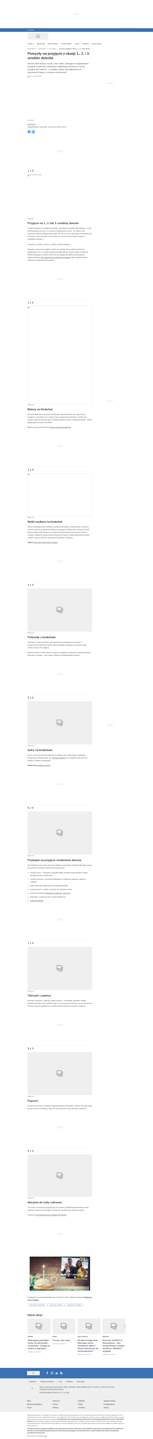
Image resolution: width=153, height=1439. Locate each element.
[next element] (124, 1342)
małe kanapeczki (36, 900)
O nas (60, 1382)
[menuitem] (30, 43)
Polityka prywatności (47, 1382)
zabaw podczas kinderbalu (60, 427)
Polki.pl (80, 1404)
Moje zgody (80, 1382)
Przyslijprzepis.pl (109, 1404)
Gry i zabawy (52, 48)
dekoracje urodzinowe (37, 1305)
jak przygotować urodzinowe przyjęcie (56, 257)
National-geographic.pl (34, 1404)
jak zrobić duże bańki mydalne (46, 542)
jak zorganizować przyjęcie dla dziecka (51, 1215)
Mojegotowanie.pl (109, 1401)
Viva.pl (29, 1408)
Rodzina (106, 1336)
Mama (55, 1336)
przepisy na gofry (43, 765)
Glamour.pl (56, 1401)
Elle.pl (29, 1401)
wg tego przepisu (58, 758)
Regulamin (32, 1382)
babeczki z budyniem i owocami (57, 893)
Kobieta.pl (81, 1401)
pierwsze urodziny (56, 1305)
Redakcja (69, 1382)
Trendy (30, 1336)
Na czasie (31, 30)
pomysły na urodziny (74, 1305)
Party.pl (55, 1404)
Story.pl (106, 1408)
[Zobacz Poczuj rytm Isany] (64, 1326)
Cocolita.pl (81, 1408)
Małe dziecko (42, 48)
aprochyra (32, 124)
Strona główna (31, 48)
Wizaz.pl (55, 1408)
